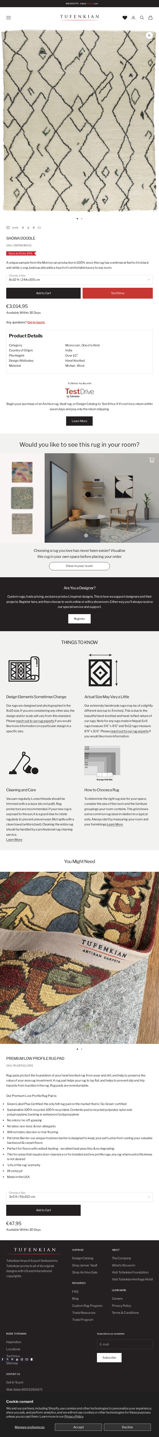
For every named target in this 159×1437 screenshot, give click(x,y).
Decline (127, 1427)
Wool (80, 365)
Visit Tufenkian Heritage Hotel (132, 1279)
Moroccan (72, 345)
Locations (13, 1349)
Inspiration (13, 1342)
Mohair (70, 365)
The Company (121, 1258)
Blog (75, 1298)
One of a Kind (90, 345)
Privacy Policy (74, 1416)
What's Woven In (123, 1265)
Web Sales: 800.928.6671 (24, 1389)
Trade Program (82, 1320)
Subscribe (109, 1357)
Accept (78, 1427)
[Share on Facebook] (22, 227)
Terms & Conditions (125, 1313)
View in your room (79, 566)
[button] (8, 228)
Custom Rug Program (87, 1306)
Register (79, 619)
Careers (117, 1298)
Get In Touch (14, 1382)
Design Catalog (82, 1258)
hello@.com (89, 3)
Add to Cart (43, 293)
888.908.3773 (72, 3)
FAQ (75, 1291)
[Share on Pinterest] (33, 227)
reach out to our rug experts (35, 721)
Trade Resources (83, 1313)
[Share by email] (39, 227)
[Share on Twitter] (28, 227)
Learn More (79, 421)
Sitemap (12, 1363)
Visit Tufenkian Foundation (130, 1272)
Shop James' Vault (84, 1265)
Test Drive (117, 293)
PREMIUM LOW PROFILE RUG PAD (35, 1058)
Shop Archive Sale (84, 1272)
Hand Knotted (75, 360)
